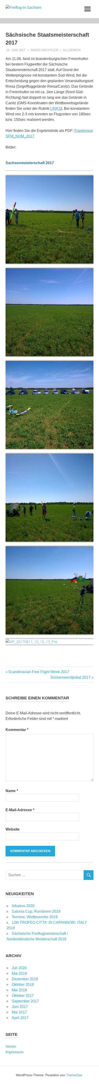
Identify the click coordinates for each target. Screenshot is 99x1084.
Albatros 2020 (23, 906)
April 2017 (20, 1018)
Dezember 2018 (25, 979)
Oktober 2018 (23, 984)
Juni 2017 (20, 1007)
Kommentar (17, 730)
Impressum (14, 1052)
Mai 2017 (19, 1012)
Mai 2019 (19, 973)
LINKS (55, 108)
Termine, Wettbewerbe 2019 (35, 917)
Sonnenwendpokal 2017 (70, 677)
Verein (11, 1046)
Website (13, 829)
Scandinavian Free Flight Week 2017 (38, 672)
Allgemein (71, 50)
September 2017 (25, 1001)
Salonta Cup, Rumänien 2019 (36, 911)
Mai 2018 (19, 990)
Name (12, 791)
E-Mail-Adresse (20, 810)
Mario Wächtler (44, 50)
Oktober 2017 (23, 996)
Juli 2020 (19, 968)
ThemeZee (74, 1075)
